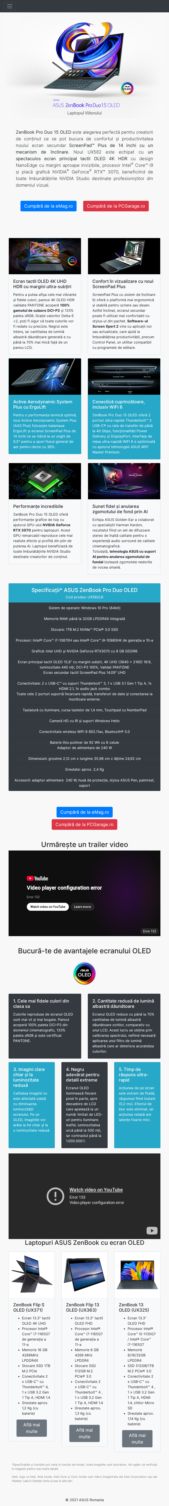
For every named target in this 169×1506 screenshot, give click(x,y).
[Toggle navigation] (10, 6)
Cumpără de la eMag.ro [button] (48, 206)
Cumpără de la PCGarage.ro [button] (116, 206)
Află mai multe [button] (31, 1428)
